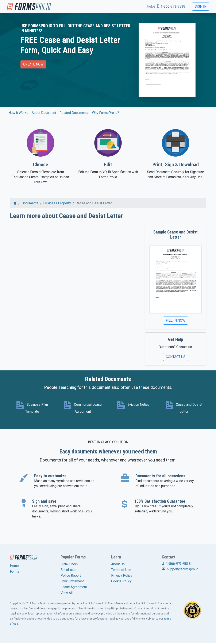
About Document (44, 113)
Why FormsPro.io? (105, 113)
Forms (14, 571)
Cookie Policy (121, 581)
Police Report (71, 575)
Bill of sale (68, 570)
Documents (30, 203)
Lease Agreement (74, 587)
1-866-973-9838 (173, 6)
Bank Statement (72, 581)
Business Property (57, 203)
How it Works (18, 113)
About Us (118, 564)
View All (67, 593)
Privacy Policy (121, 575)
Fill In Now (175, 320)
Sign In (201, 6)
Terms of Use (121, 570)
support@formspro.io (182, 569)
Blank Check (69, 564)
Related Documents (74, 113)
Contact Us (175, 357)
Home (14, 566)
